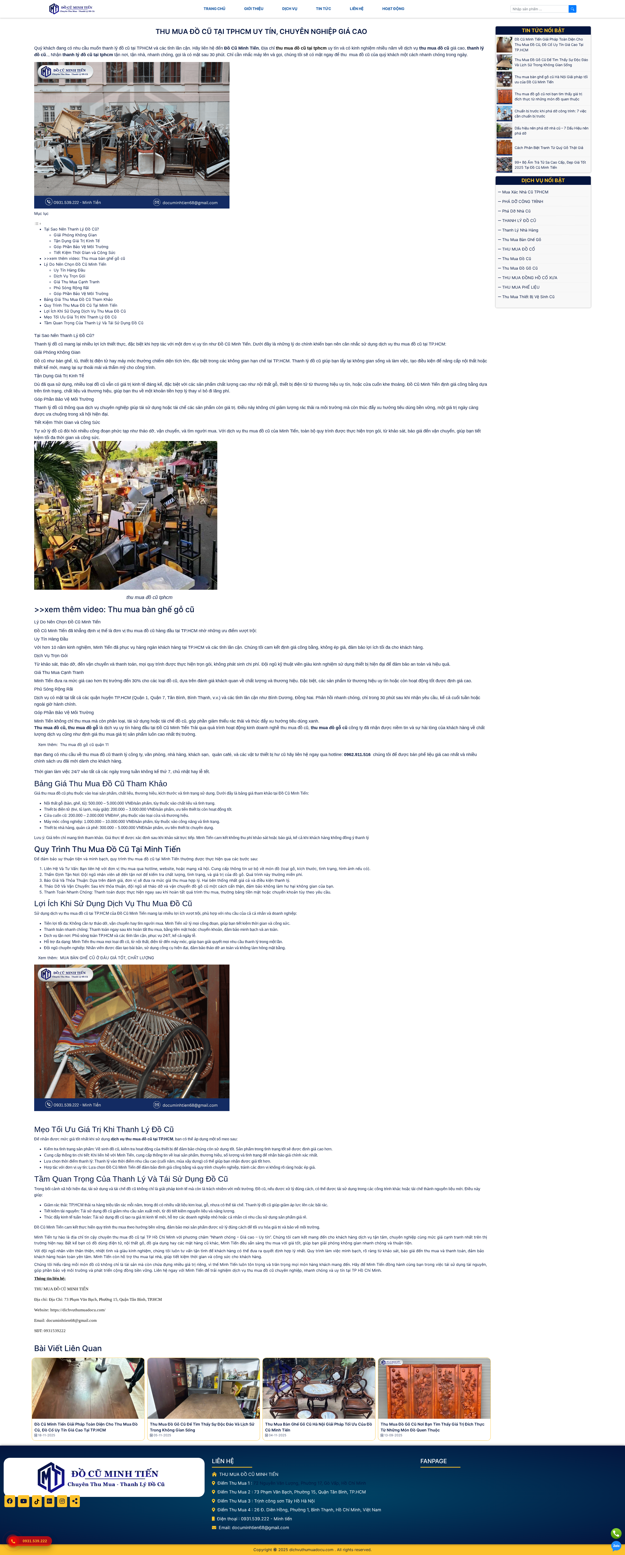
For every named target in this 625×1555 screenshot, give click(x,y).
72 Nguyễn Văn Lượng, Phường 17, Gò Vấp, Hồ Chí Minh (309, 1483)
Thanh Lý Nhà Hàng (519, 230)
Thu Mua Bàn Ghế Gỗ (521, 239)
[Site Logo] (73, 9)
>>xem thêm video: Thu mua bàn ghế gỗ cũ (84, 258)
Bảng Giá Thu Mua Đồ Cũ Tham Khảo (78, 299)
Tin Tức (323, 8)
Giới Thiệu (253, 8)
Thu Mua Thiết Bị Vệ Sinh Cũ (527, 296)
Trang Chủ (214, 8)
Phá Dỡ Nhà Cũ (516, 211)
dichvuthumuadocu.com (311, 1549)
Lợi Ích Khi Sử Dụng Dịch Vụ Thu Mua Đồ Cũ (85, 311)
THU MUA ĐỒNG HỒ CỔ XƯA (529, 277)
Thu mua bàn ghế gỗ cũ (151, 609)
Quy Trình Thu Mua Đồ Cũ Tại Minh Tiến (80, 305)
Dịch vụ (289, 8)
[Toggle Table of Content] (38, 223)
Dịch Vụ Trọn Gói (69, 275)
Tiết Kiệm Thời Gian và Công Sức (84, 252)
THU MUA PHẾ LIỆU (520, 287)
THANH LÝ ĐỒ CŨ (518, 220)
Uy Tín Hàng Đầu (69, 270)
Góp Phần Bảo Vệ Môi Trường (81, 246)
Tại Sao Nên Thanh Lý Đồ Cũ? (71, 229)
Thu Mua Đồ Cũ (516, 258)
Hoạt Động (393, 8)
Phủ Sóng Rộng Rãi (71, 287)
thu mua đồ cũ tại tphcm (301, 48)
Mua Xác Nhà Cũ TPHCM (524, 191)
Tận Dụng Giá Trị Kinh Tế (77, 240)
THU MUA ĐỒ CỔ (518, 249)
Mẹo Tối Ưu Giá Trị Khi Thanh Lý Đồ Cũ (80, 317)
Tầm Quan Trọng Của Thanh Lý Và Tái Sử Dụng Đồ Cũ (93, 322)
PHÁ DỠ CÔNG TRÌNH (522, 201)
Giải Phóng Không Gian (75, 234)
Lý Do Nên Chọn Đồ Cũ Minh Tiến (75, 264)
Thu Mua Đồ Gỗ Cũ (519, 268)
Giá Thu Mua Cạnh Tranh (76, 281)
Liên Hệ (357, 8)
